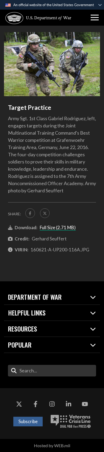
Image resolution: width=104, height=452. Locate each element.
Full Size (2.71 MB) (58, 227)
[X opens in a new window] (19, 404)
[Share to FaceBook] (30, 213)
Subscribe (28, 421)
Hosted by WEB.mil (52, 445)
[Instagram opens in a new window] (52, 404)
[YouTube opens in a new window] (84, 404)
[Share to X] (45, 213)
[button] (95, 18)
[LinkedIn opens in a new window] (68, 404)
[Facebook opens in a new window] (35, 404)
